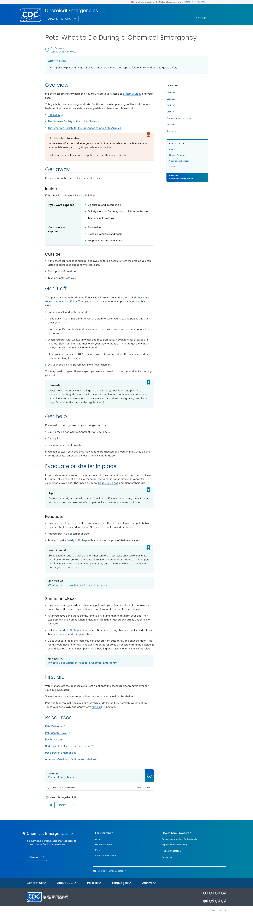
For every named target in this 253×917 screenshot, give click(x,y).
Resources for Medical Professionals (179, 839)
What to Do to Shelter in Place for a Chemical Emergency (82, 663)
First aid (170, 124)
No (74, 804)
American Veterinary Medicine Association (70, 759)
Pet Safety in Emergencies (60, 752)
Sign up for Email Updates (110, 870)
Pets (171, 149)
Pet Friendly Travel (56, 733)
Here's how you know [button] (195, 1)
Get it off (170, 105)
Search (204, 17)
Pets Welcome (53, 726)
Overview (171, 92)
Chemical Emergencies (71, 10)
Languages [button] (120, 883)
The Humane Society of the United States (72, 121)
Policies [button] (92, 883)
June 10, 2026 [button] (57, 51)
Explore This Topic (59, 18)
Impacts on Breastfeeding (174, 844)
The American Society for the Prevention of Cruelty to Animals (84, 128)
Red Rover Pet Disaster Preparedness (67, 746)
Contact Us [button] (35, 883)
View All (34, 857)
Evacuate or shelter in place (178, 118)
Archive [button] (147, 883)
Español (71, 51)
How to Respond (177, 155)
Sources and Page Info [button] (63, 787)
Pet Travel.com (54, 739)
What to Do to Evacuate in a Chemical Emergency (77, 585)
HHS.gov (211, 910)
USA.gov (222, 910)
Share (149, 787)
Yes (50, 804)
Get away (170, 99)
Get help (170, 112)
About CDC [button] (65, 883)
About (172, 166)
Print (139, 787)
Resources (171, 131)
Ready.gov (54, 115)
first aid (96, 707)
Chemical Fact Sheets (179, 161)
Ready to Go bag (108, 483)
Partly (62, 804)
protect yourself (132, 93)
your (56, 630)
